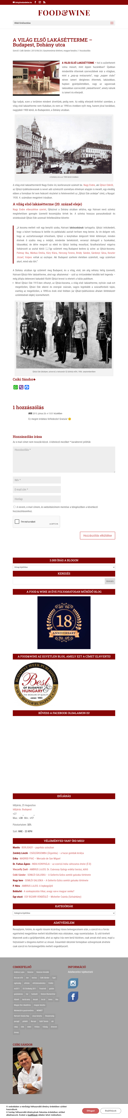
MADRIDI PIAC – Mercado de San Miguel (40, 858)
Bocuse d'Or (18, 978)
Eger (54, 978)
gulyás (51, 989)
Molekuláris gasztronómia (24, 1010)
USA (22, 1027)
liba (56, 999)
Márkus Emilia (37, 252)
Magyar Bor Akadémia (22, 1005)
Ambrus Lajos (19, 972)
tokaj (16, 1027)
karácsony (26, 999)
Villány (36, 1027)
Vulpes (28, 257)
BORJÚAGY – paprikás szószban (38, 847)
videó (29, 1027)
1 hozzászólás (84, 50)
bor (27, 978)
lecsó (43, 999)
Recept (33, 1021)
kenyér (35, 999)
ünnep (16, 1032)
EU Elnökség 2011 (29, 989)
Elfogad (90, 1110)
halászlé (34, 994)
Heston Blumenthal (48, 994)
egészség (17, 983)
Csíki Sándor (25, 50)
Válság (45, 1027)
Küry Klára (51, 252)
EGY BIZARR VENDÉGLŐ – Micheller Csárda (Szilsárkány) (53, 896)
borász (34, 978)
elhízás (27, 983)
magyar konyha (70, 50)
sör (52, 1021)
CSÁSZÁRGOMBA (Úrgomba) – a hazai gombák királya (57, 853)
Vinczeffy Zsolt (20, 869)
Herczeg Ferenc (67, 252)
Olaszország (49, 1016)
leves (50, 999)
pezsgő (16, 1021)
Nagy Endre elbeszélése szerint (29, 209)
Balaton (30, 972)
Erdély (51, 983)
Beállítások (110, 1110)
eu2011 (17, 989)
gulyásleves (18, 994)
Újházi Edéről (106, 185)
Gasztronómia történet (53, 50)
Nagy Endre (89, 185)
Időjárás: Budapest (22, 809)
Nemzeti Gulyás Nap (21, 1016)
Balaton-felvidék (43, 972)
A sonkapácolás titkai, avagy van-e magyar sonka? (49, 891)
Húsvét (16, 999)
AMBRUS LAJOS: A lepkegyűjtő (37, 885)
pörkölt (25, 1021)
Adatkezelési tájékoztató (80, 971)
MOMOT (40, 1010)
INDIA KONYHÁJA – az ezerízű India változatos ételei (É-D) (61, 863)
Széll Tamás (43, 1021)
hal (27, 994)
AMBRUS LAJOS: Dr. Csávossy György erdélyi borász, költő (59, 869)
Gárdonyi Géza (98, 252)
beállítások (33, 1115)
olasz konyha (37, 1016)
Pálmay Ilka (23, 252)
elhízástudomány (39, 983)
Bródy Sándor (83, 252)
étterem (54, 1027)
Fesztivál (42, 989)
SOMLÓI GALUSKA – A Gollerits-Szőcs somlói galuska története (59, 874)
